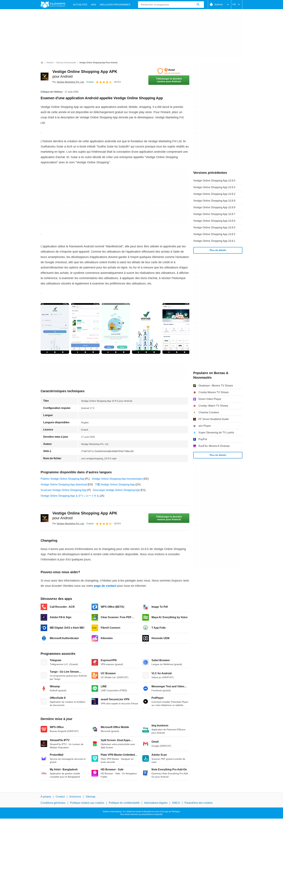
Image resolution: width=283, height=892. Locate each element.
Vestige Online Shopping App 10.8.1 (214, 241)
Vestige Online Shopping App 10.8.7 (214, 214)
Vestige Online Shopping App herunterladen (117, 478)
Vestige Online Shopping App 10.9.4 (214, 180)
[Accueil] (42, 62)
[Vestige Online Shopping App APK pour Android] (44, 76)
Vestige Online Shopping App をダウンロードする (70, 495)
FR (234, 4)
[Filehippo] (53, 4)
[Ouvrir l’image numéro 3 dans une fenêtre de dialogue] (146, 328)
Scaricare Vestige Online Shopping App (64, 490)
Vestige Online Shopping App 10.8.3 (214, 227)
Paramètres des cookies (199, 802)
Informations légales (156, 802)
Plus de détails (218, 250)
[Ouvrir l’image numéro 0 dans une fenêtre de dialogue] (55, 328)
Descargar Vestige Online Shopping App (116, 490)
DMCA (176, 802)
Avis (93, 4)
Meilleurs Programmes (115, 4)
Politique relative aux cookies (87, 802)
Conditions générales (53, 802)
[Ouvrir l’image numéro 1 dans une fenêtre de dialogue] (85, 328)
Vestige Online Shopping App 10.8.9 (214, 200)
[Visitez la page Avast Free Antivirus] (168, 71)
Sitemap (90, 796)
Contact (60, 796)
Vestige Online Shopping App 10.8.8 (214, 207)
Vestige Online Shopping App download (64, 484)
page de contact (105, 585)
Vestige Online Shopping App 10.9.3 (214, 187)
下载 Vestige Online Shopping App (115, 484)
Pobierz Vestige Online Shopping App (63, 478)
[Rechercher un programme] (198, 4)
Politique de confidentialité (124, 802)
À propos (46, 796)
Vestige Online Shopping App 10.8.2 (214, 234)
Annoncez (75, 796)
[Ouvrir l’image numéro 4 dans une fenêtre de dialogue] (176, 328)
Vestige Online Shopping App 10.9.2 (214, 194)
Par (68, 82)
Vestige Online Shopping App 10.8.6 (214, 220)
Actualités (80, 4)
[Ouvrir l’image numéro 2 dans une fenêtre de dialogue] (116, 328)
